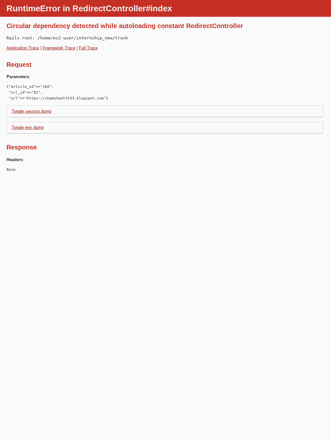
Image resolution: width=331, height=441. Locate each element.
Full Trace (88, 48)
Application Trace (22, 48)
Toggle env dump (28, 127)
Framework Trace (59, 48)
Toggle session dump (31, 111)
